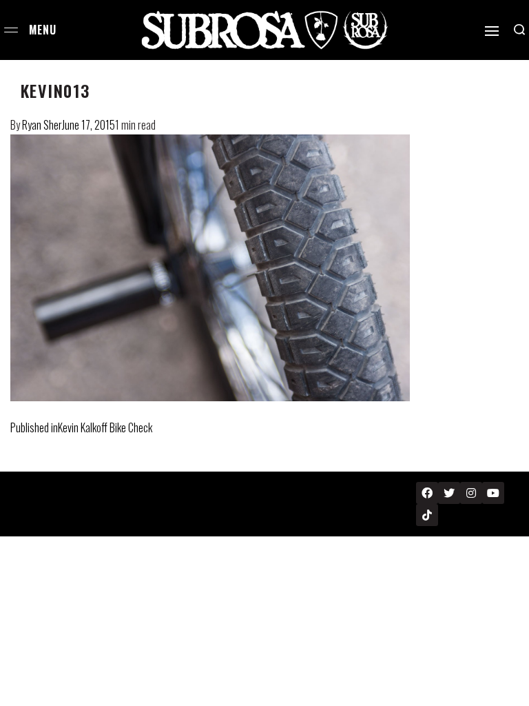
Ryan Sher (42, 125)
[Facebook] (427, 493)
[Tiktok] (427, 515)
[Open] (491, 31)
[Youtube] (493, 493)
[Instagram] (471, 493)
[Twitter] (449, 493)
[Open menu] (11, 30)
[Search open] (519, 29)
